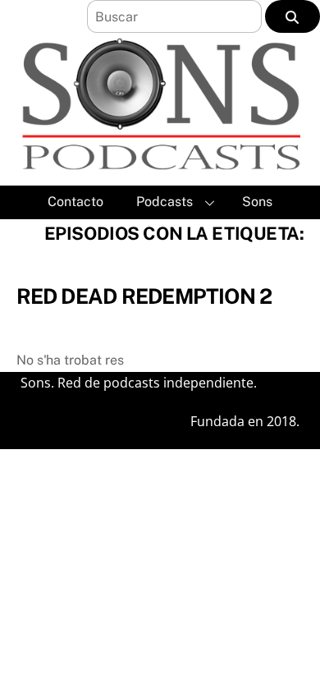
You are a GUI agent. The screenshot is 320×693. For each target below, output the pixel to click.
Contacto (75, 201)
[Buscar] (292, 16)
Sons (257, 201)
